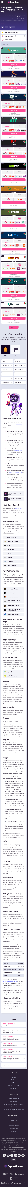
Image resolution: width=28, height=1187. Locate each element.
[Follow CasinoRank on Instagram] (8, 1155)
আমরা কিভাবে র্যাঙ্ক (14, 1128)
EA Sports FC (13, 1088)
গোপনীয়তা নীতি (14, 1131)
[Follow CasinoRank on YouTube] (15, 1155)
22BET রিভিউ (14, 298)
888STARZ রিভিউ (14, 159)
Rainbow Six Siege (13, 1085)
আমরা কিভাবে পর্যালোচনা (14, 1126)
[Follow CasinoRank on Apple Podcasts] (23, 1155)
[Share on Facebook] (6, 27)
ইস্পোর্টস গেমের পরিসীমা (18, 450)
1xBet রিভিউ (13, 251)
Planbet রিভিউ (13, 136)
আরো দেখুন (13, 327)
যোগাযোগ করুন (14, 1123)
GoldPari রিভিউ (13, 274)
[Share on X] (2, 27)
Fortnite (13, 1080)
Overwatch (13, 1077)
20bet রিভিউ (13, 113)
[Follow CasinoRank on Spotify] (19, 1155)
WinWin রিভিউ (13, 182)
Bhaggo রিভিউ (13, 228)
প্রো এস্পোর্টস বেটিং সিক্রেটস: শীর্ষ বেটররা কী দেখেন (14, 1110)
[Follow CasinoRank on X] (11, 1155)
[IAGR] (5, 1174)
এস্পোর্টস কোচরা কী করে (14, 1107)
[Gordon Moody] (14, 1178)
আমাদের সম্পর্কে (14, 1120)
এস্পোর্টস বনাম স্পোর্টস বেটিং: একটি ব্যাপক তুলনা (13, 1104)
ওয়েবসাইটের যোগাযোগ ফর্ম (18, 1005)
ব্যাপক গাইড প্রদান (18, 508)
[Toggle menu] (2, 2)
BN (13, 1159)
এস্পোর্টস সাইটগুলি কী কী (14, 1099)
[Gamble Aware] (11, 1183)
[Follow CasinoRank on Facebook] (4, 1155)
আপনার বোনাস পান (14, 64)
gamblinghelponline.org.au (10, 981)
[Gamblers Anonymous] (11, 1174)
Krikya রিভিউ (14, 66)
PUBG (13, 1082)
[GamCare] (19, 1174)
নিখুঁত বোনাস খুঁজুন (13, 1101)
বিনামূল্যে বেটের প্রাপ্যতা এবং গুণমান (15, 472)
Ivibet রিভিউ (13, 321)
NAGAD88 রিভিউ (14, 90)
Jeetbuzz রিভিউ (13, 205)
